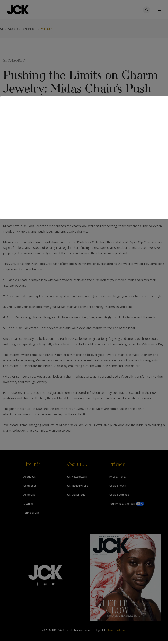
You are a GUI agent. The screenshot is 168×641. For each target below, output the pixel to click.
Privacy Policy (117, 476)
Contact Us (30, 485)
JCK (18, 9)
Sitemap (28, 503)
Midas (46, 28)
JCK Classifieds (75, 494)
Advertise (29, 494)
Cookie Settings (119, 494)
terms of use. (117, 630)
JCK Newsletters (76, 476)
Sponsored (14, 59)
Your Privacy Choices (122, 503)
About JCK (29, 476)
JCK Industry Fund (77, 485)
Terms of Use (31, 512)
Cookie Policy (117, 485)
